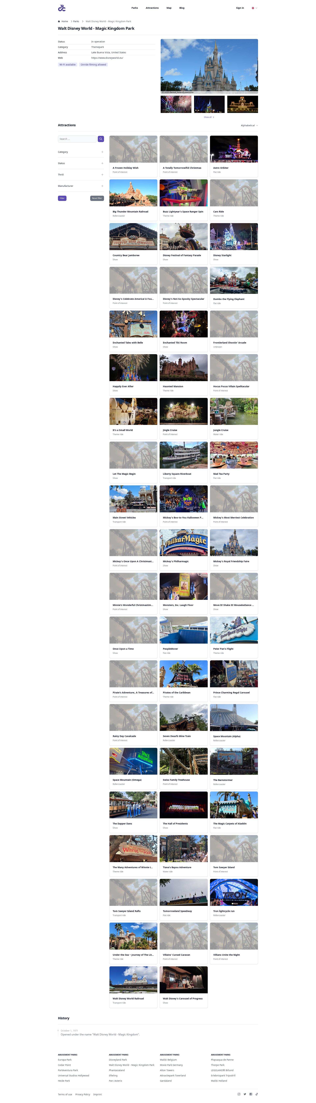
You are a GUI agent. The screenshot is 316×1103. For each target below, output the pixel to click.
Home (65, 21)
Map (169, 7)
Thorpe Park (217, 1064)
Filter (62, 198)
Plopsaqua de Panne (222, 1059)
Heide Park (64, 1080)
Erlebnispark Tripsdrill (223, 1075)
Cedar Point (64, 1064)
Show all (207, 117)
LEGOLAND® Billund (222, 1070)
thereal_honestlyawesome (182, 92)
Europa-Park (64, 1059)
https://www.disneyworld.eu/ (107, 57)
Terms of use (65, 1094)
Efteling (113, 1075)
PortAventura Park (68, 1070)
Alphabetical (248, 125)
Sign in (240, 7)
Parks (135, 7)
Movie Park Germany (171, 1064)
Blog (181, 7)
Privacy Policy (82, 1094)
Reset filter (97, 198)
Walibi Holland (219, 1080)
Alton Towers (167, 1070)
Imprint (97, 1094)
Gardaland (166, 1080)
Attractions (152, 7)
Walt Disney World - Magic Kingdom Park (131, 1064)
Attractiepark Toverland (173, 1075)
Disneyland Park (118, 1059)
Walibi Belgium (168, 1059)
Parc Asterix (115, 1080)
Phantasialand (117, 1070)
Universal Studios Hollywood (73, 1075)
